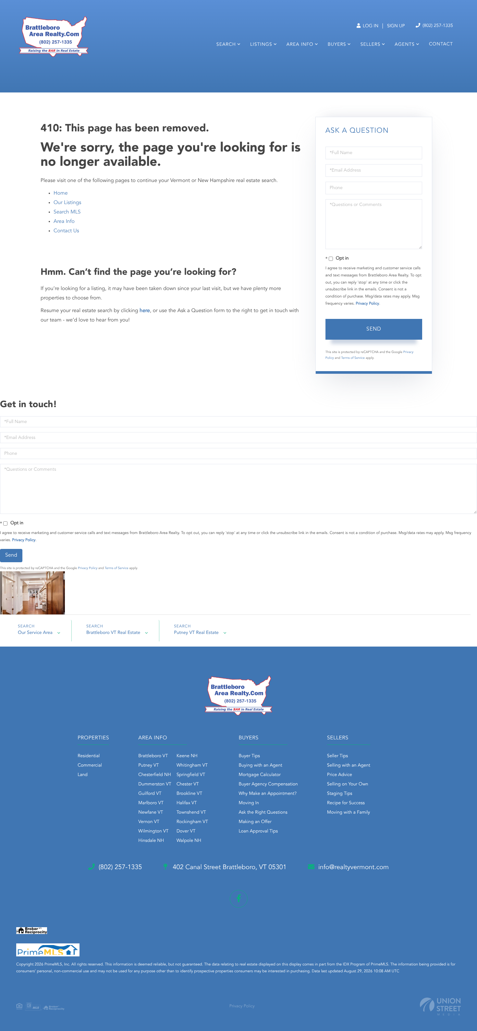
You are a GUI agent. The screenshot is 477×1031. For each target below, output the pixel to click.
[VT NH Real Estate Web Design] (440, 1006)
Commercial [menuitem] (90, 765)
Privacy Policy (367, 304)
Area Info (64, 221)
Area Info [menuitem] (300, 44)
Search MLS (67, 212)
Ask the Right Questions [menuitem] (263, 812)
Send (373, 329)
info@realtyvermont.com (353, 867)
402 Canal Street (229, 867)
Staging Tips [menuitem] (339, 794)
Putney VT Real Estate (196, 633)
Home (61, 193)
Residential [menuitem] (89, 756)
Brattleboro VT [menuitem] (153, 756)
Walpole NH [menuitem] (189, 841)
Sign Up (396, 26)
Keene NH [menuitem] (187, 756)
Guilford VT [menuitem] (149, 794)
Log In (369, 26)
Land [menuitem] (83, 775)
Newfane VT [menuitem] (150, 812)
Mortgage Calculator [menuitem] (260, 775)
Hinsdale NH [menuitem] (151, 841)
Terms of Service (353, 358)
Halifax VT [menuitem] (187, 803)
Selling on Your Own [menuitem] (347, 784)
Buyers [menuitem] (337, 44)
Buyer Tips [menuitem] (249, 756)
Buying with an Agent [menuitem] (260, 765)
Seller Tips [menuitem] (337, 756)
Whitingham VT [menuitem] (192, 765)
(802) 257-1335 (437, 26)
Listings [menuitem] (261, 44)
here (145, 310)
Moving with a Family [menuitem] (348, 812)
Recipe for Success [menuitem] (346, 803)
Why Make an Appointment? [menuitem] (268, 794)
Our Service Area (35, 633)
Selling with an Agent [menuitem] (348, 765)
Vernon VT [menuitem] (148, 822)
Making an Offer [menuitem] (255, 822)
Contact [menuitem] (441, 44)
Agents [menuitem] (405, 44)
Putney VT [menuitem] (148, 765)
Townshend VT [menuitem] (191, 812)
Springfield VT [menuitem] (191, 775)
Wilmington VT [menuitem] (153, 831)
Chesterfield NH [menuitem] (154, 775)
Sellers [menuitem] (370, 44)
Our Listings (67, 202)
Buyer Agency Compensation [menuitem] (268, 784)
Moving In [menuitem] (249, 803)
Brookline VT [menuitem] (189, 794)
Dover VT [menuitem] (186, 831)
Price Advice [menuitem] (339, 775)
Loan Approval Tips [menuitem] (258, 831)
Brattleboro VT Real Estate (113, 633)
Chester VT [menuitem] (188, 784)
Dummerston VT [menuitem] (154, 784)
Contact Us (66, 231)
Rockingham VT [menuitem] (192, 822)
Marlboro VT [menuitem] (151, 803)
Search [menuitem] (226, 44)
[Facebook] (239, 899)
